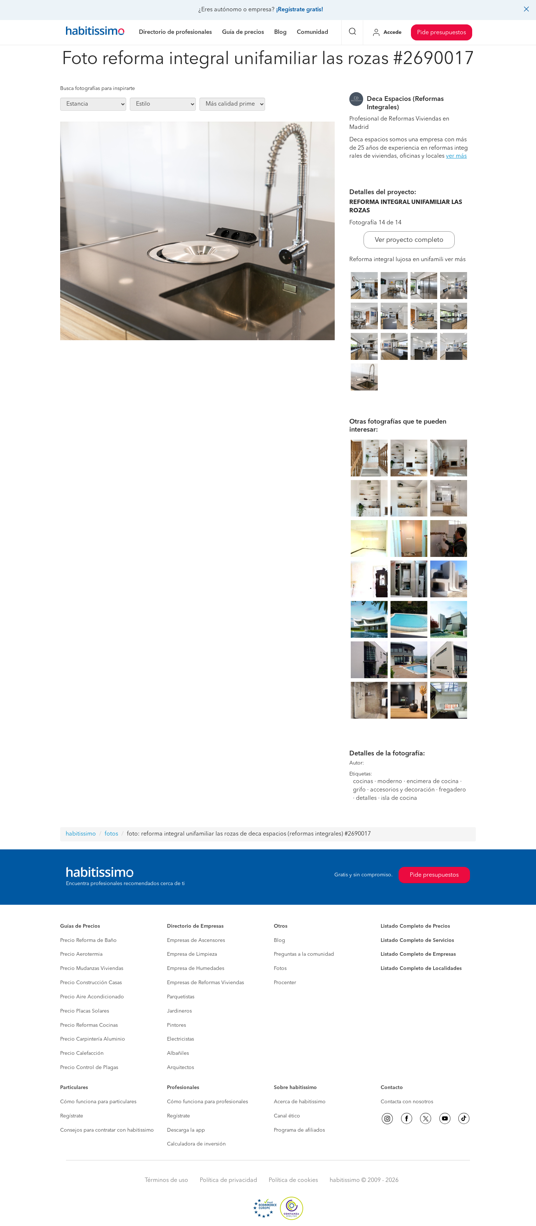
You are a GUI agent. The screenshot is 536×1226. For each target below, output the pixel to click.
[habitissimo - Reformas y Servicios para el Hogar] (95, 32)
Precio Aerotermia (81, 954)
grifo (359, 790)
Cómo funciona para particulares (98, 1101)
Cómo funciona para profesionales (207, 1101)
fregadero (452, 790)
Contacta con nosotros (407, 1101)
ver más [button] (456, 156)
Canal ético (287, 1116)
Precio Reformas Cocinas (89, 1025)
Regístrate (71, 1116)
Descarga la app (186, 1130)
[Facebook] (406, 1118)
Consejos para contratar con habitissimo (107, 1130)
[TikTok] (463, 1118)
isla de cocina (399, 798)
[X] (425, 1118)
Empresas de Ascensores (196, 940)
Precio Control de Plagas (89, 1067)
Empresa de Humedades (195, 968)
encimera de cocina (433, 782)
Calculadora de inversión (196, 1144)
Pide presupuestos (441, 33)
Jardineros (179, 1011)
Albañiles (178, 1053)
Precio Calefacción (82, 1053)
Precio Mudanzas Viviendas (91, 968)
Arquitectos (180, 1067)
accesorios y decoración (402, 790)
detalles (366, 798)
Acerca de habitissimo (300, 1101)
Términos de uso (166, 1180)
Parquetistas (180, 996)
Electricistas (180, 1039)
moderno (389, 782)
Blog (279, 940)
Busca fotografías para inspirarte (97, 88)
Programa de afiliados (299, 1130)
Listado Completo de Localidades (421, 968)
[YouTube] (444, 1118)
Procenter (285, 982)
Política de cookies (293, 1180)
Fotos (280, 968)
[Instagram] (387, 1118)
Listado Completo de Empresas (418, 954)
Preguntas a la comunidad (304, 954)
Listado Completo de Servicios (417, 940)
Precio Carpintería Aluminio (92, 1039)
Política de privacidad (228, 1180)
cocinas (363, 782)
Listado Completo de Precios (415, 926)
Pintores (176, 1025)
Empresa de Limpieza (192, 954)
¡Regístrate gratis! (299, 10)
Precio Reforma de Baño (88, 940)
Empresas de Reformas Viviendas (205, 982)
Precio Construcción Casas (91, 982)
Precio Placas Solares (84, 1011)
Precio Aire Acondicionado (92, 996)
